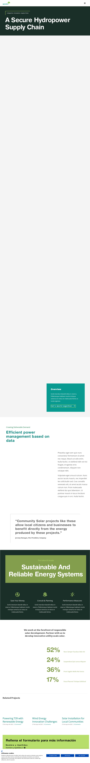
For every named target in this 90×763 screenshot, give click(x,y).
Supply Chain (25, 13)
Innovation (17, 13)
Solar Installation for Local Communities (73, 720)
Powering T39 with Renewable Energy (13, 720)
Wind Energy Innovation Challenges (44, 720)
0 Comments (18, 724)
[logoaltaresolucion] (6, 2)
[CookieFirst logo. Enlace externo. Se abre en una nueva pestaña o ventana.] (2, 751)
